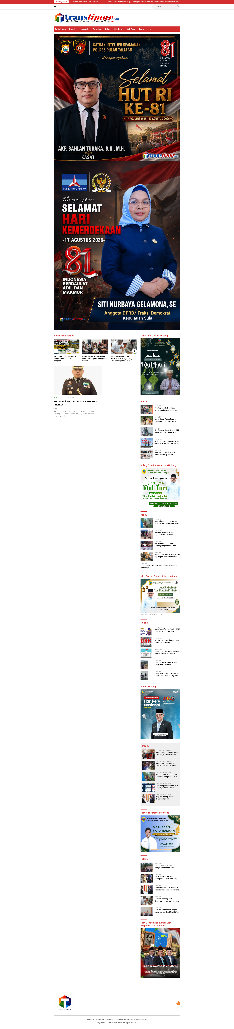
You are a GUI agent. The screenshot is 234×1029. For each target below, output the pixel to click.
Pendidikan (97, 29)
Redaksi (90, 1019)
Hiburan (142, 29)
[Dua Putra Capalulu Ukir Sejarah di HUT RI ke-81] (147, 534)
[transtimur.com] (117, 17)
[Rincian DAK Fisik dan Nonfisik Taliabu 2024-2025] (146, 642)
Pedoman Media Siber (124, 1019)
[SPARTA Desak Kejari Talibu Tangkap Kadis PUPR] (144, 664)
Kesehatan (118, 29)
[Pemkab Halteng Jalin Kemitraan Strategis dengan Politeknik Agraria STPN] (95, 347)
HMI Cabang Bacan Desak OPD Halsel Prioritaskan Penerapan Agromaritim (167, 431)
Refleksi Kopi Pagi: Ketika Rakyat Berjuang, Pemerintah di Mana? (123, 358)
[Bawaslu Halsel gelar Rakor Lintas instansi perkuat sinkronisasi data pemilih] (147, 454)
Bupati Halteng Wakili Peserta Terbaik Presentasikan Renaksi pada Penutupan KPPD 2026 (165, 798)
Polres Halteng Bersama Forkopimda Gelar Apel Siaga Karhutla (167, 877)
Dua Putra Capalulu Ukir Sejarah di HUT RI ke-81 (164, 533)
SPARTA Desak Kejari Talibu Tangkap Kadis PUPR (166, 663)
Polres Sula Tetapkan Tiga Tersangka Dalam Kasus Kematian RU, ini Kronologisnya (81, 2)
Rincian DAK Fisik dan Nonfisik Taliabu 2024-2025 (167, 641)
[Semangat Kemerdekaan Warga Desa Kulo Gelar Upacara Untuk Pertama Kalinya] (147, 867)
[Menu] (55, 6)
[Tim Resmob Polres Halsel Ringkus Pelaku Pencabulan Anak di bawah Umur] (147, 409)
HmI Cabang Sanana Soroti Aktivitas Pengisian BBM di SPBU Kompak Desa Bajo (159, 2)
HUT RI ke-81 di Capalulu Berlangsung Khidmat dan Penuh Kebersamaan (165, 544)
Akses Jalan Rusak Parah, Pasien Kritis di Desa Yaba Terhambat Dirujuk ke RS (165, 420)
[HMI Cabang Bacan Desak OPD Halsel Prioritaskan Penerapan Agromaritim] (147, 431)
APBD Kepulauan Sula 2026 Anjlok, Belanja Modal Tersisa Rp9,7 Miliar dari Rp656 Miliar (167, 786)
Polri (55, 408)
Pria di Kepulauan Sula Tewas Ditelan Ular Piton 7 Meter (166, 764)
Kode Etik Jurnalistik (104, 1019)
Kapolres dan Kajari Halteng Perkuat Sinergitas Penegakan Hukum (66, 358)
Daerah (72, 29)
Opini (150, 29)
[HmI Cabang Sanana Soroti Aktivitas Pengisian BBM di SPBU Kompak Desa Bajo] (147, 523)
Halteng (57, 398)
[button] (178, 6)
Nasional (84, 29)
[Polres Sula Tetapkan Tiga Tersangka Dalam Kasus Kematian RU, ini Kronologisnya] (148, 754)
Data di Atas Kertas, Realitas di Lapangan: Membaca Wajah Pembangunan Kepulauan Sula (167, 555)
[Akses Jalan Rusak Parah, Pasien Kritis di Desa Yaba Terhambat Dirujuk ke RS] (147, 420)
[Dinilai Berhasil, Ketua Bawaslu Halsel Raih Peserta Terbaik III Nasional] (147, 443)
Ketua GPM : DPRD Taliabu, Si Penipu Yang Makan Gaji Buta (166, 674)
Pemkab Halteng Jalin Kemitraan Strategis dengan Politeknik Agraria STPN (93, 358)
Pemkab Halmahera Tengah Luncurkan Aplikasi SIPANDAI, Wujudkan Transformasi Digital (167, 911)
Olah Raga (131, 29)
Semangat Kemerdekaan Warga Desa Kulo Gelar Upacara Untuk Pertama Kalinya (165, 866)
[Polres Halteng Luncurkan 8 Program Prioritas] (78, 380)
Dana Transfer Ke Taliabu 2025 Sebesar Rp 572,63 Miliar (167, 630)
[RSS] (178, 1003)
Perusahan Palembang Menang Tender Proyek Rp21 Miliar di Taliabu (167, 652)
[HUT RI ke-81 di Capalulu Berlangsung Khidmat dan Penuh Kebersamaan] (147, 545)
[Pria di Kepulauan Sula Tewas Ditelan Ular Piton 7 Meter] (148, 765)
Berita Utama (60, 29)
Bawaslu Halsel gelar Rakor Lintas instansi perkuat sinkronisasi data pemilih (166, 453)
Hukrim (108, 29)
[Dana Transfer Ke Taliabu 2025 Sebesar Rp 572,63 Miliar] (146, 630)
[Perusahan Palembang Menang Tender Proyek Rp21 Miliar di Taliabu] (146, 653)
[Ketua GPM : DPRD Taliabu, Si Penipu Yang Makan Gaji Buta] (144, 675)
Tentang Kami (141, 1019)
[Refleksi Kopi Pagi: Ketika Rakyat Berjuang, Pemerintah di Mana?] (124, 347)
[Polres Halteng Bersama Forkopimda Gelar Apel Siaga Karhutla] (147, 878)
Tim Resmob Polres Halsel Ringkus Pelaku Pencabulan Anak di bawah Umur (166, 409)
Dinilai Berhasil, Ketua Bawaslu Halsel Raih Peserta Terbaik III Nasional (167, 442)
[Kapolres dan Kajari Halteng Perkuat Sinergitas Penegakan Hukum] (66, 347)
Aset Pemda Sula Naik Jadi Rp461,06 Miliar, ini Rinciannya (159, 566)
